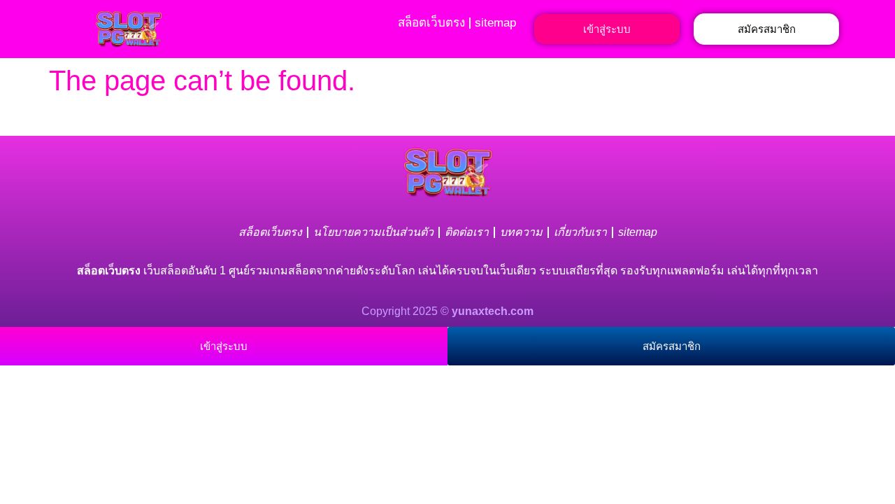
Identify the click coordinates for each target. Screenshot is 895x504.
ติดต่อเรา (467, 232)
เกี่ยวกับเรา (580, 232)
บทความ (521, 232)
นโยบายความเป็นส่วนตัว (373, 232)
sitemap (495, 22)
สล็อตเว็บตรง (431, 22)
